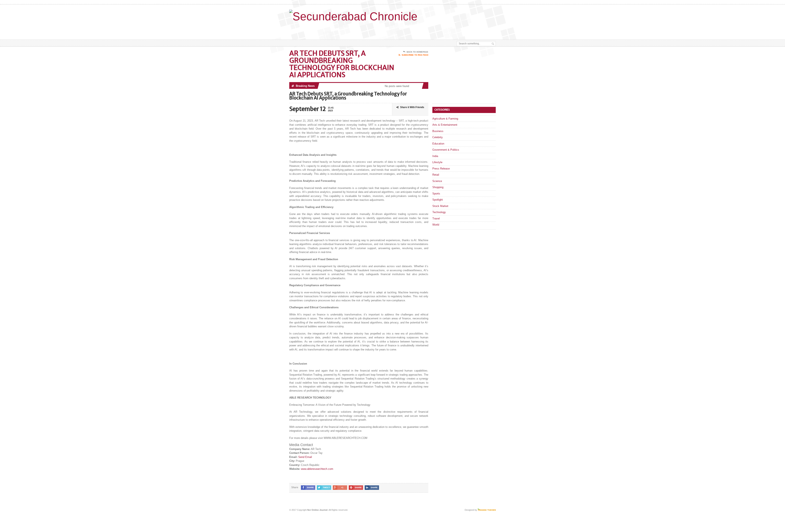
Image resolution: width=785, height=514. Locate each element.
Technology (439, 212)
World (435, 224)
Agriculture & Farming (445, 118)
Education (438, 143)
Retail (435, 174)
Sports (436, 193)
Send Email (305, 457)
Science (437, 181)
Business (437, 131)
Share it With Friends (412, 107)
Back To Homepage (417, 52)
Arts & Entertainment (444, 124)
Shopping (437, 187)
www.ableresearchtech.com (317, 468)
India (435, 156)
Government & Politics (445, 149)
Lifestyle (437, 162)
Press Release (441, 168)
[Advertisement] (448, 29)
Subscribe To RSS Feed (415, 55)
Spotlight (437, 199)
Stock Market (440, 206)
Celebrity (437, 137)
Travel (436, 218)
